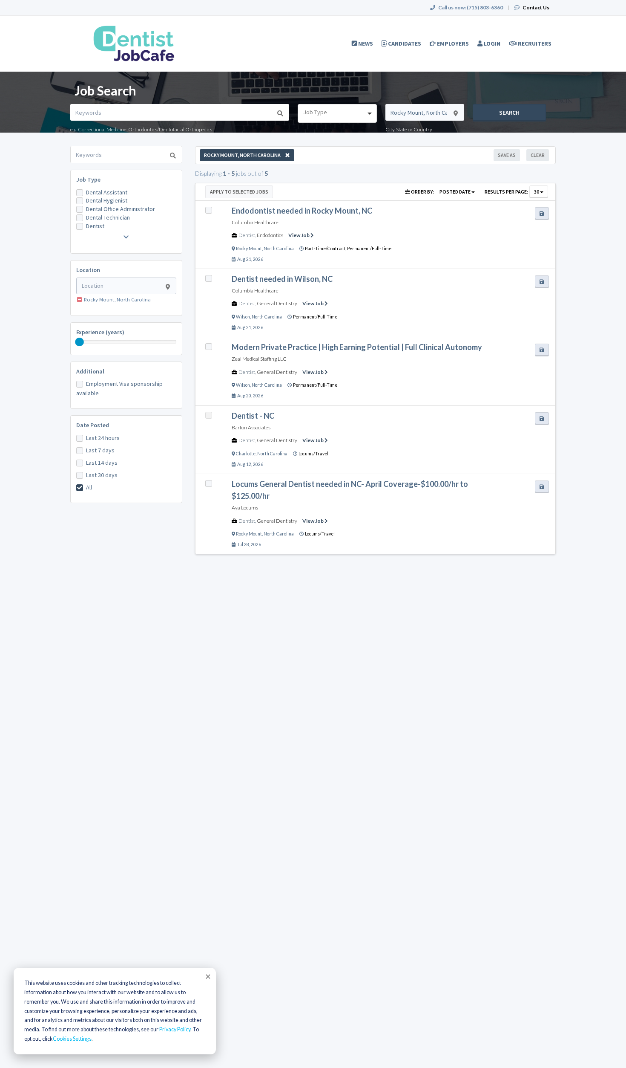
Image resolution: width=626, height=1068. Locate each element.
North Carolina (279, 248)
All (89, 487)
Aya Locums (245, 507)
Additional (90, 371)
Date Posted (92, 425)
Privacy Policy (174, 1029)
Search (509, 112)
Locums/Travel (313, 453)
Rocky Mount (249, 248)
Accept (207, 976)
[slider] (79, 342)
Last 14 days (102, 462)
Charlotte (246, 453)
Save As (507, 155)
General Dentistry (277, 303)
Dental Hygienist (106, 200)
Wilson (243, 316)
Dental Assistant (106, 192)
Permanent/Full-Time (369, 248)
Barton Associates (251, 427)
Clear (538, 155)
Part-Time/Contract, (326, 248)
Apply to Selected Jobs (239, 191)
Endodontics (270, 235)
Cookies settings (72, 1039)
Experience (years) (100, 332)
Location (88, 270)
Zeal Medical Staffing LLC (259, 359)
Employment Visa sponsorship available (119, 388)
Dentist (95, 226)
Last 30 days (102, 475)
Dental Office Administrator (120, 209)
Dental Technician (108, 217)
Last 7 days (100, 450)
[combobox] (337, 113)
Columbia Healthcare (255, 222)
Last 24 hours (103, 438)
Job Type (88, 179)
